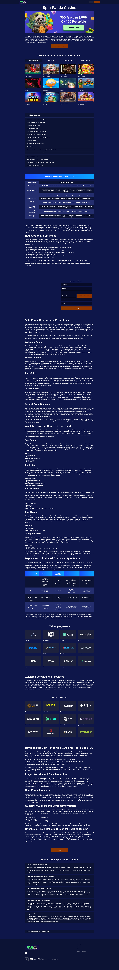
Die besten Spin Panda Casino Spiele (36, 119)
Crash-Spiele (67, 60)
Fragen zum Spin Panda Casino (35, 165)
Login (71, 2)
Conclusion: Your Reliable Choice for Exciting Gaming (40, 162)
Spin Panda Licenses (32, 156)
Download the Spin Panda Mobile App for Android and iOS (41, 150)
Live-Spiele (49, 60)
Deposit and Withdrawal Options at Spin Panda (38, 137)
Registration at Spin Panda (33, 125)
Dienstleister (30, 146)
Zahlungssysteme (31, 140)
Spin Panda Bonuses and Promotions (36, 131)
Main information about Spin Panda (36, 122)
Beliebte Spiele (32, 60)
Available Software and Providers (35, 143)
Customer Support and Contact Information (37, 159)
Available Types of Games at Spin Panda (37, 134)
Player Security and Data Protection (36, 153)
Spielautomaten (84, 60)
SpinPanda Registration (33, 128)
